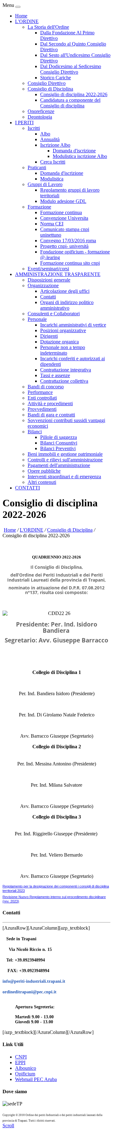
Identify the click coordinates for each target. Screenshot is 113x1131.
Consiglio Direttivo (47, 83)
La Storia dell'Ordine (48, 27)
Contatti (48, 296)
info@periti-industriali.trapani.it (34, 981)
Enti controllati (42, 398)
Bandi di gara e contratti (51, 414)
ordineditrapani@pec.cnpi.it (29, 992)
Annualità (50, 139)
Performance (40, 392)
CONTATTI (27, 487)
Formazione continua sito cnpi (70, 263)
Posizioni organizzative (63, 330)
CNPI (21, 1057)
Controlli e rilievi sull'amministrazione (65, 459)
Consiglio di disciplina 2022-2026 (73, 94)
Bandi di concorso (46, 386)
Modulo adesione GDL (63, 201)
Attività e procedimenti (50, 403)
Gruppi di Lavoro (45, 184)
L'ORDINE (27, 21)
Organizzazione (43, 285)
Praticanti (37, 167)
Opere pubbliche (44, 471)
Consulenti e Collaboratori (54, 313)
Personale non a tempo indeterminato (62, 350)
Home (21, 15)
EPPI (20, 1062)
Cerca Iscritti (52, 162)
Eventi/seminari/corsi (48, 268)
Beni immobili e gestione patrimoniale (65, 454)
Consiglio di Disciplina (50, 88)
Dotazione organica (59, 341)
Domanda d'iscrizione (74, 150)
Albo (45, 133)
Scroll (8, 1125)
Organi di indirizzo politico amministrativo (67, 305)
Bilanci (35, 431)
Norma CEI (51, 223)
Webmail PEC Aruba (36, 1079)
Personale (37, 319)
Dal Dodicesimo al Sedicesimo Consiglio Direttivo (70, 69)
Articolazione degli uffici (64, 291)
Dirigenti (49, 336)
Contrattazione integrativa (65, 369)
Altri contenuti (42, 482)
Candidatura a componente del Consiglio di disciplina (70, 102)
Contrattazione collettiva (64, 381)
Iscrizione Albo (55, 145)
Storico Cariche (55, 77)
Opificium (25, 1073)
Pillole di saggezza (58, 437)
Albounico (25, 1068)
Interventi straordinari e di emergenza (64, 476)
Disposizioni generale (49, 280)
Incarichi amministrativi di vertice (73, 324)
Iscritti (34, 128)
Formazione (39, 206)
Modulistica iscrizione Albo (80, 156)
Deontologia (40, 117)
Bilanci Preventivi (58, 448)
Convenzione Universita (64, 218)
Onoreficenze (41, 111)
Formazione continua (61, 212)
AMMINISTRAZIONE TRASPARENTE (57, 274)
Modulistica (51, 178)
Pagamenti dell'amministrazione (59, 465)
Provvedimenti (42, 409)
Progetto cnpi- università (64, 246)
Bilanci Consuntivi (58, 442)
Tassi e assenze (55, 375)
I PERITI (24, 122)
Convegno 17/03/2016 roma (68, 240)
